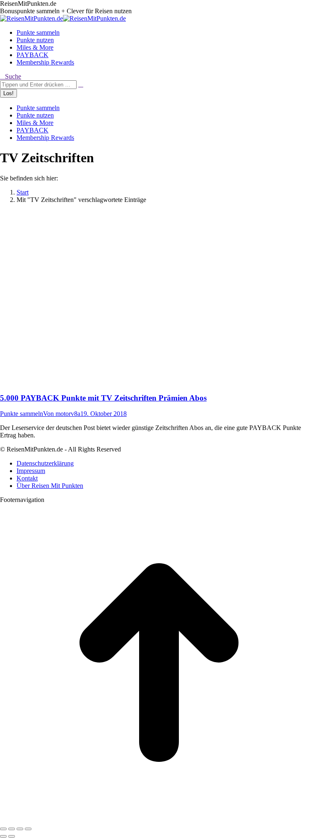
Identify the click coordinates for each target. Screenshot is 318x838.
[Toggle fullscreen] (20, 829)
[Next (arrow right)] (11, 836)
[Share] (11, 829)
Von (61, 413)
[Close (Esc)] (3, 829)
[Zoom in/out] (28, 829)
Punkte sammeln (21, 413)
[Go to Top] (159, 819)
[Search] (80, 84)
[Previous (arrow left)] (3, 836)
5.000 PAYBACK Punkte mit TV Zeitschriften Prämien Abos (103, 398)
